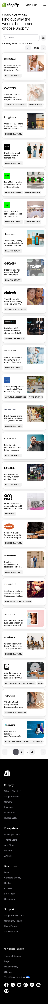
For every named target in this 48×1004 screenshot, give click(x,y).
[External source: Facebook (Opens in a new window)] (6, 985)
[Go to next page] (43, 47)
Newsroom (9, 812)
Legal (6, 961)
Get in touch (31, 4)
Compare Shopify (12, 877)
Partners (8, 850)
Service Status (11, 931)
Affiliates (8, 855)
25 (32, 752)
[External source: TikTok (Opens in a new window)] (32, 985)
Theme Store (10, 839)
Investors (8, 807)
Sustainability (10, 818)
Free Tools (9, 893)
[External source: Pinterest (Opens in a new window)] (6, 991)
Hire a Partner (10, 926)
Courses (8, 888)
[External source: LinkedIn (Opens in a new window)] (38, 985)
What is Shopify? (12, 791)
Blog (6, 872)
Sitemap (8, 972)
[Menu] (44, 5)
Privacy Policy (11, 966)
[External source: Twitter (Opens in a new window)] (13, 985)
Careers (8, 802)
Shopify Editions (12, 796)
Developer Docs (12, 834)
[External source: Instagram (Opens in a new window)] (25, 985)
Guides (7, 883)
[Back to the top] (7, 773)
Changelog (9, 899)
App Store (9, 845)
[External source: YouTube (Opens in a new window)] (19, 985)
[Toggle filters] (43, 38)
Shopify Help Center (14, 915)
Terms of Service (12, 956)
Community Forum (13, 921)
